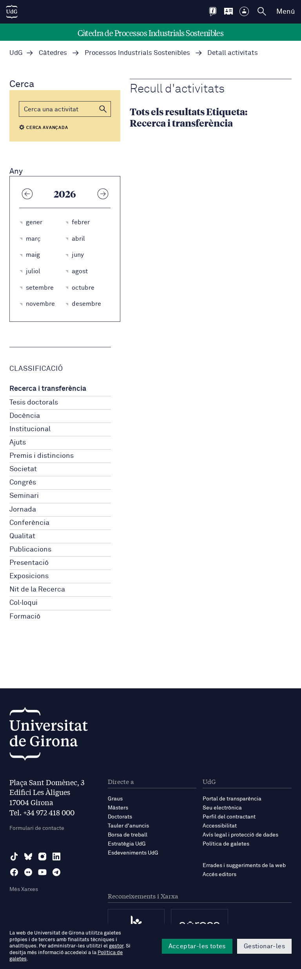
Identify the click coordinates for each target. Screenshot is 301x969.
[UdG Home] (12, 12)
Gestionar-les (264, 946)
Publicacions (30, 549)
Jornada (22, 509)
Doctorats (120, 817)
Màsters (118, 808)
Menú (285, 11)
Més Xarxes (23, 889)
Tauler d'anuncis (128, 826)
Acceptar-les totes (197, 946)
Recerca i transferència (47, 388)
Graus (115, 799)
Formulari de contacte (36, 828)
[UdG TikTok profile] (14, 856)
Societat (23, 469)
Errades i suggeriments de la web (244, 865)
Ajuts (17, 442)
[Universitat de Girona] (48, 736)
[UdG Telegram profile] (56, 872)
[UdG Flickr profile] (28, 872)
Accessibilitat (220, 826)
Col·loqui (23, 602)
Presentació (29, 562)
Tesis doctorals (33, 402)
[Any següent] (103, 193)
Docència (24, 415)
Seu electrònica (222, 808)
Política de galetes (226, 844)
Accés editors (219, 874)
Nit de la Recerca (37, 589)
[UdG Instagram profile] (42, 856)
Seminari (24, 495)
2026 (65, 193)
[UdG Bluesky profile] (28, 856)
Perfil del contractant (229, 817)
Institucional (30, 429)
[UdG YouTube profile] (42, 872)
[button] (103, 109)
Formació (24, 616)
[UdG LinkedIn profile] (56, 856)
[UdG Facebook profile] (14, 872)
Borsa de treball (127, 835)
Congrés (22, 482)
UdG (16, 53)
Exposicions (29, 576)
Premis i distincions (41, 455)
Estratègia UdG (127, 844)
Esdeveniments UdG (133, 853)
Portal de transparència (232, 799)
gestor (116, 946)
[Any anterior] (27, 193)
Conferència (29, 522)
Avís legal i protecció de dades (240, 835)
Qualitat (22, 536)
